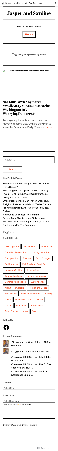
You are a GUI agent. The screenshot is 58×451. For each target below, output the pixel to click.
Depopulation (11, 258)
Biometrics (46, 246)
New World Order (23, 299)
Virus (25, 311)
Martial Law (11, 293)
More (49, 127)
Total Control (11, 311)
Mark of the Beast (38, 288)
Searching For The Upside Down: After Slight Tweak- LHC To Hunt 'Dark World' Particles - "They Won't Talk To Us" (26, 194)
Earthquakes (11, 264)
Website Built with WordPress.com (20, 425)
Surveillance (36, 305)
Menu (28, 34)
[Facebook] (6, 327)
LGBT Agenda (37, 282)
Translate (26, 404)
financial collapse (13, 276)
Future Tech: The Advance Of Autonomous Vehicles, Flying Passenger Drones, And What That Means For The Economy (27, 221)
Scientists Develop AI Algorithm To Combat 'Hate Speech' (26, 185)
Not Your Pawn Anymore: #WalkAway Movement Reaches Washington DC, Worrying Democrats (27, 108)
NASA (8, 299)
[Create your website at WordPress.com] (29, 3)
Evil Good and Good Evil (34, 264)
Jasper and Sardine (29, 13)
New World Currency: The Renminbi (21, 214)
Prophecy (21, 305)
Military (48, 293)
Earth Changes (43, 258)
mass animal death (30, 293)
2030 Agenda (12, 246)
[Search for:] (28, 159)
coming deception (41, 252)
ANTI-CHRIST (30, 246)
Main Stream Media (14, 288)
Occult (8, 305)
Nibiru (40, 299)
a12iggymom (17, 342)
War (34, 311)
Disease (27, 258)
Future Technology (36, 276)
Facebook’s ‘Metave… (39, 351)
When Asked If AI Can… (23, 357)
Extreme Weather (14, 270)
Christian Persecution (16, 252)
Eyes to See (33, 270)
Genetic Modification (15, 282)
